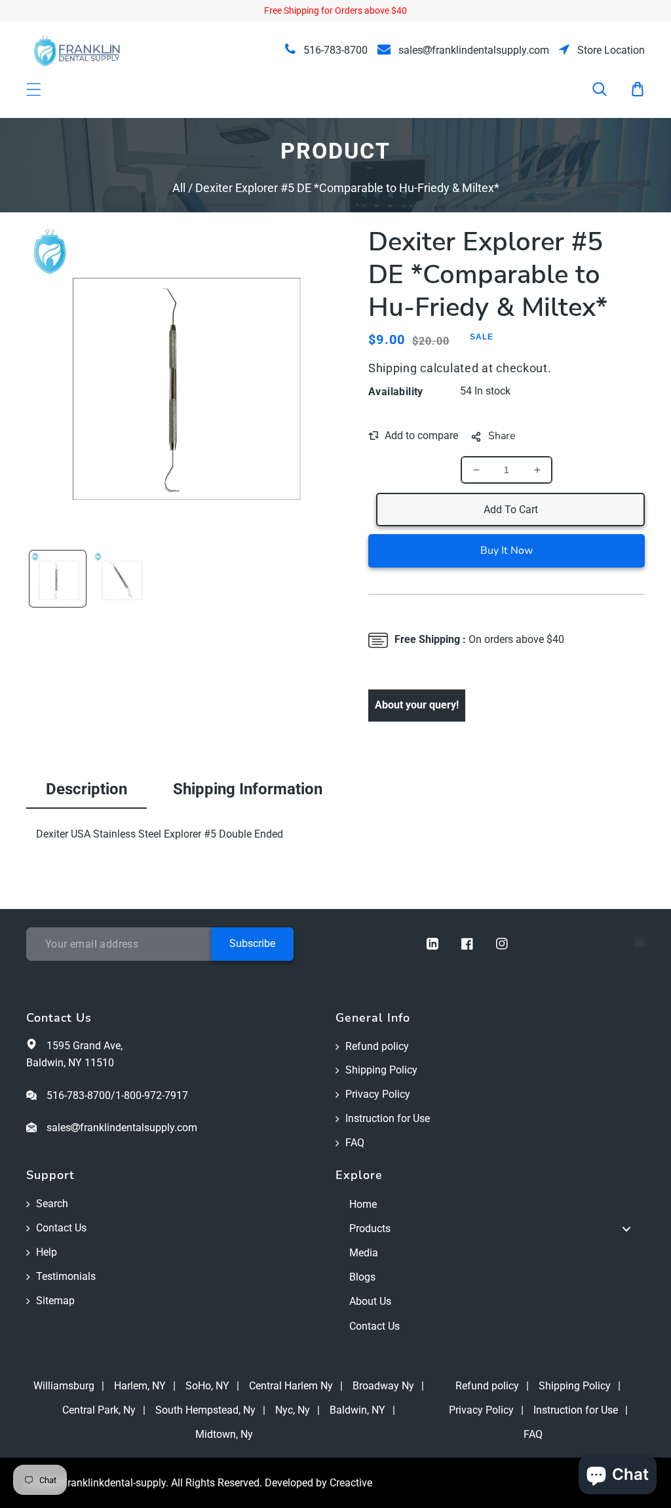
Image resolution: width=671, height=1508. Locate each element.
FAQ (354, 1142)
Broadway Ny (383, 1386)
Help (46, 1252)
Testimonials (66, 1276)
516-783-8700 (334, 50)
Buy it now (506, 550)
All (178, 188)
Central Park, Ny (99, 1410)
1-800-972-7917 (151, 1095)
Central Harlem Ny (291, 1386)
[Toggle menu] (626, 1229)
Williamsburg (63, 1386)
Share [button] (502, 436)
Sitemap (55, 1300)
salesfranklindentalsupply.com (472, 50)
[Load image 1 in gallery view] (57, 579)
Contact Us (61, 1228)
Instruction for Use (387, 1118)
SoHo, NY (207, 1386)
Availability (395, 391)
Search (52, 1203)
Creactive (351, 1483)
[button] (608, 89)
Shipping (392, 368)
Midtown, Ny (224, 1434)
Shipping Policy (381, 1070)
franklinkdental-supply (115, 1483)
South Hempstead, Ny (205, 1410)
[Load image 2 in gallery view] (120, 579)
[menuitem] (490, 1204)
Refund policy (377, 1046)
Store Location (610, 50)
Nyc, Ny (292, 1410)
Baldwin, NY (357, 1410)
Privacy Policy (377, 1094)
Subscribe (252, 943)
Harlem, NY (140, 1386)
